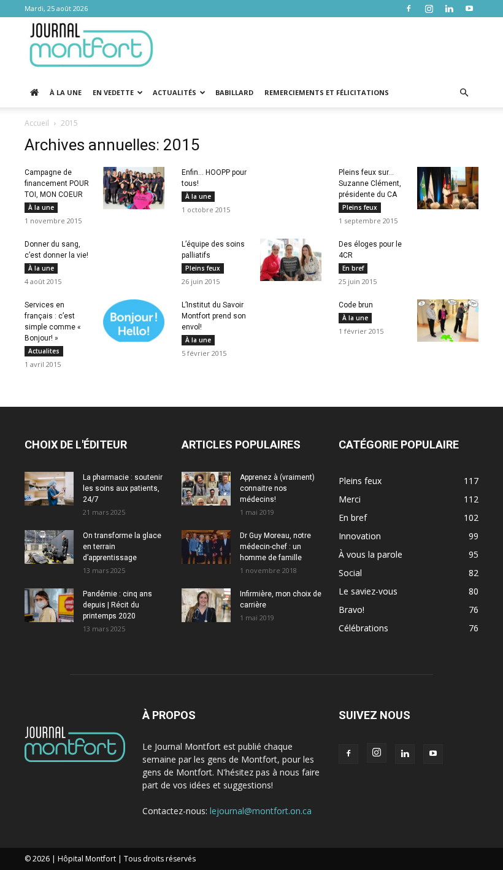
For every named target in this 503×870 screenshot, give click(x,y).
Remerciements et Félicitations (326, 92)
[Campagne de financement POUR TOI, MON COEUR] (133, 188)
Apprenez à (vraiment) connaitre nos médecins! (277, 488)
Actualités (174, 92)
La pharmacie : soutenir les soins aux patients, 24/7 (123, 488)
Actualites (44, 351)
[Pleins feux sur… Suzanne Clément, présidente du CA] (447, 188)
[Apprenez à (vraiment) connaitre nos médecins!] (206, 489)
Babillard (234, 92)
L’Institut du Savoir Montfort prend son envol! (214, 316)
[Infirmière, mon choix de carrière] (206, 605)
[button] (463, 93)
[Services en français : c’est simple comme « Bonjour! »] (133, 320)
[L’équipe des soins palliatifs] (290, 260)
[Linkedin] (449, 8)
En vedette (113, 92)
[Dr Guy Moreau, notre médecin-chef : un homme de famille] (206, 547)
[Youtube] (469, 8)
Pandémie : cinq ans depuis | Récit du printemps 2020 (117, 605)
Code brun (356, 305)
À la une (66, 92)
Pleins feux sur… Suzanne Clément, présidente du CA (370, 183)
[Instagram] (429, 8)
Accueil (37, 123)
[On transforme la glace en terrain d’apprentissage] (49, 547)
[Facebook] (408, 8)
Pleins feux (359, 207)
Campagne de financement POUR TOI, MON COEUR (57, 183)
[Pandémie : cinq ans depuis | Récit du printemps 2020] (49, 605)
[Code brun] (447, 320)
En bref (353, 268)
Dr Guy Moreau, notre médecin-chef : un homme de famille (275, 546)
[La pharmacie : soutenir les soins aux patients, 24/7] (49, 489)
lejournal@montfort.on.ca (261, 811)
